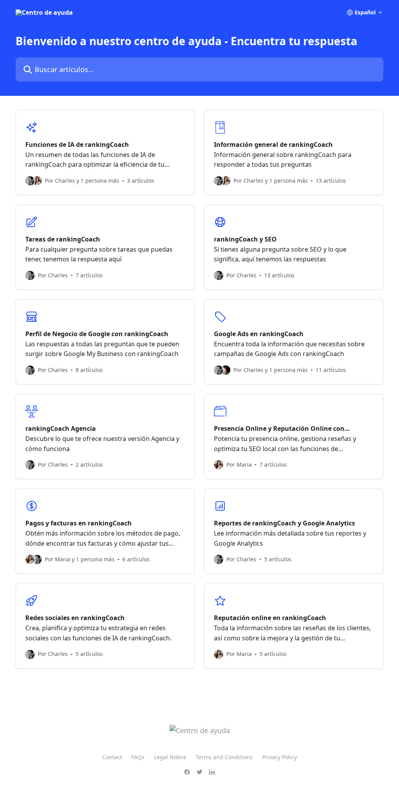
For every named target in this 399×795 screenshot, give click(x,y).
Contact (112, 757)
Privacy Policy (279, 757)
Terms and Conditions (224, 757)
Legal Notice (170, 757)
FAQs (138, 757)
